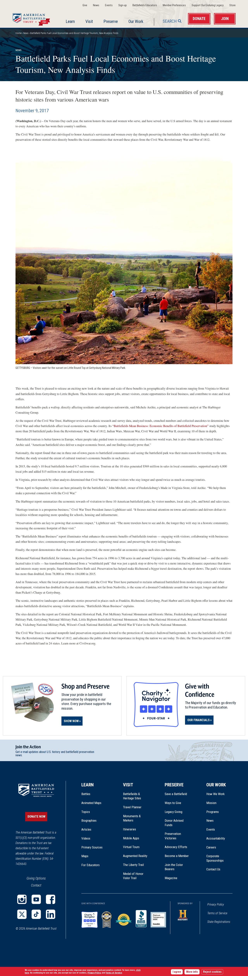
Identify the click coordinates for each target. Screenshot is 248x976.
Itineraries (129, 829)
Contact (36, 885)
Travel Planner (132, 807)
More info (192, 971)
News (96, 5)
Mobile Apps (131, 838)
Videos (85, 838)
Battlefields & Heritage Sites (132, 796)
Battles (85, 794)
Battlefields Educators (145, 5)
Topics (85, 812)
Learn (70, 21)
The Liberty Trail (136, 865)
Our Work (135, 21)
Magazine (171, 878)
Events (109, 5)
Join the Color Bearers (174, 867)
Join (225, 18)
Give (85, 5)
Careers (211, 847)
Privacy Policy (215, 904)
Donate (199, 18)
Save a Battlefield (176, 794)
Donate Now (36, 816)
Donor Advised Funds (174, 823)
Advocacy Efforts (176, 847)
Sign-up (122, 5)
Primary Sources (91, 847)
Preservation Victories (173, 836)
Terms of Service (217, 913)
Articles (86, 829)
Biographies (88, 820)
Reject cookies (212, 971)
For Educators (90, 865)
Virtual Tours (131, 847)
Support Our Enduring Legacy (208, 5)
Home (32, 18)
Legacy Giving (178, 812)
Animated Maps (91, 803)
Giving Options (36, 878)
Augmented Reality (135, 856)
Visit (89, 21)
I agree (177, 971)
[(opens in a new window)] (22, 899)
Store (232, 5)
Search (170, 21)
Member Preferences (174, 5)
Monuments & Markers (132, 818)
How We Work (215, 794)
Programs (212, 812)
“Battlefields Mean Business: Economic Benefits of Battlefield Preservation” (160, 426)
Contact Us (213, 869)
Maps (84, 856)
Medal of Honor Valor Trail (135, 876)
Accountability (215, 838)
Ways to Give (173, 803)
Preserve (110, 21)
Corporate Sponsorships (215, 858)
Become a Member (177, 856)
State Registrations (218, 922)
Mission (211, 803)
